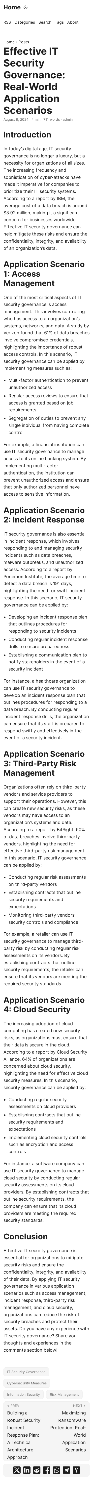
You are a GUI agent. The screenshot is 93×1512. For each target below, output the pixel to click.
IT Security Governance (26, 1372)
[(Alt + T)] (26, 7)
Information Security (23, 1394)
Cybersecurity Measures (27, 1383)
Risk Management (64, 1394)
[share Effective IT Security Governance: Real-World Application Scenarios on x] (17, 1470)
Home (12, 7)
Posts (24, 41)
